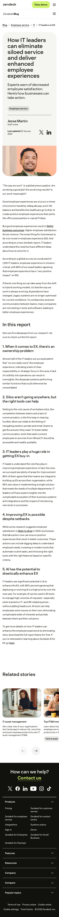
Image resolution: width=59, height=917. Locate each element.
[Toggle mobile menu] (54, 4)
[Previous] (23, 750)
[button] (27, 802)
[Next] (35, 750)
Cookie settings (11, 909)
